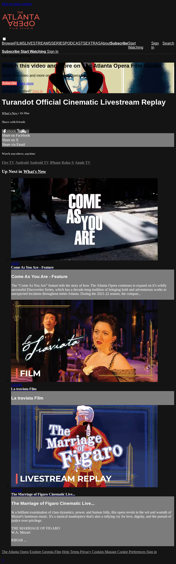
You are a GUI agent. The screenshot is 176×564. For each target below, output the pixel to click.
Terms (75, 552)
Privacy (86, 552)
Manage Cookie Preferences (125, 552)
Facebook (9, 131)
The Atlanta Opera (15, 552)
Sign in (155, 45)
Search (168, 43)
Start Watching (135, 45)
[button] (4, 38)
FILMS (19, 43)
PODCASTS (75, 43)
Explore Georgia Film (45, 552)
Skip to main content (17, 4)
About (105, 43)
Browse (8, 43)
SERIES (58, 43)
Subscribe (9, 83)
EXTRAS (93, 43)
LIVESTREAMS (38, 43)
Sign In (52, 51)
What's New (10, 113)
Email (25, 131)
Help (66, 552)
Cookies (98, 552)
